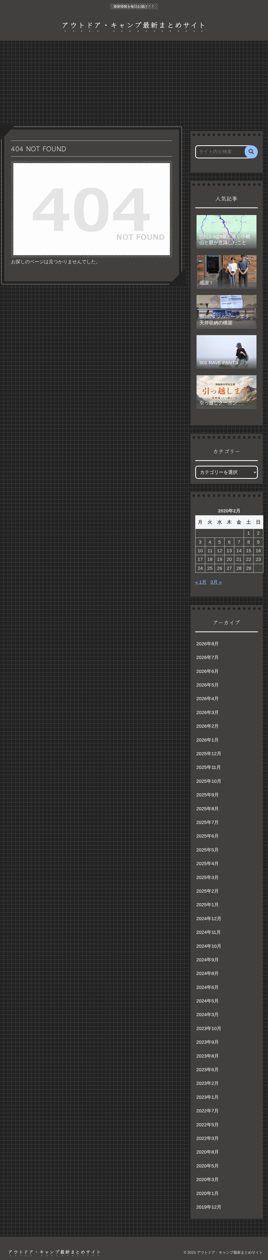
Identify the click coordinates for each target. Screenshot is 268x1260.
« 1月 (200, 582)
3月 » (216, 582)
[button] (251, 151)
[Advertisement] (134, 83)
